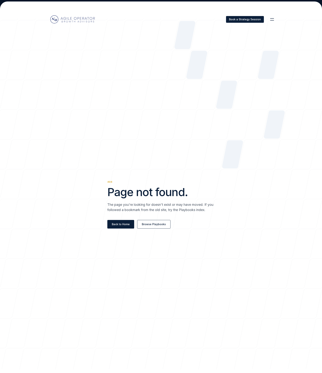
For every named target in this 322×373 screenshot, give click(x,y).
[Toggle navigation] (272, 19)
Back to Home (121, 224)
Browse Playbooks (154, 224)
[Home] (72, 19)
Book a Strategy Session (245, 19)
